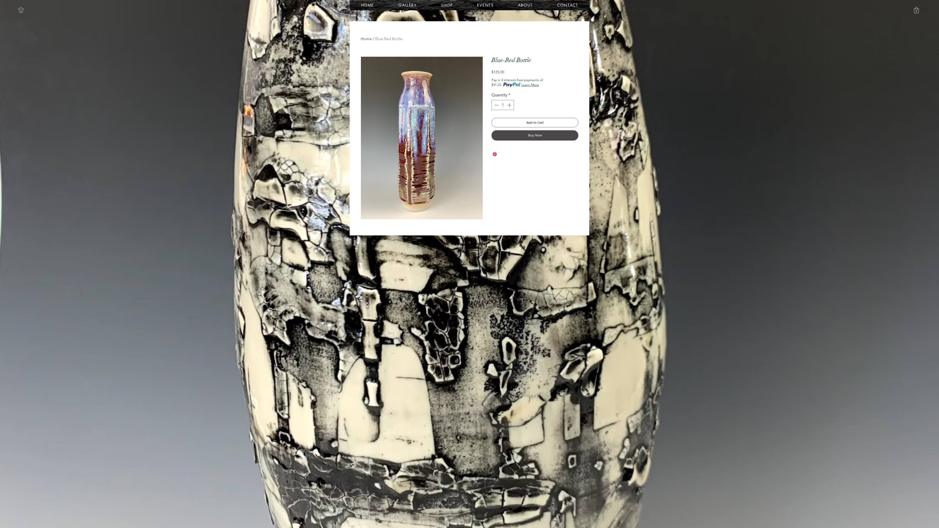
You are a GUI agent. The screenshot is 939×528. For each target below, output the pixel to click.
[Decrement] (496, 105)
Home (366, 38)
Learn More (530, 85)
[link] (916, 10)
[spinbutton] (503, 105)
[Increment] (510, 105)
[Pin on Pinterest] (495, 154)
